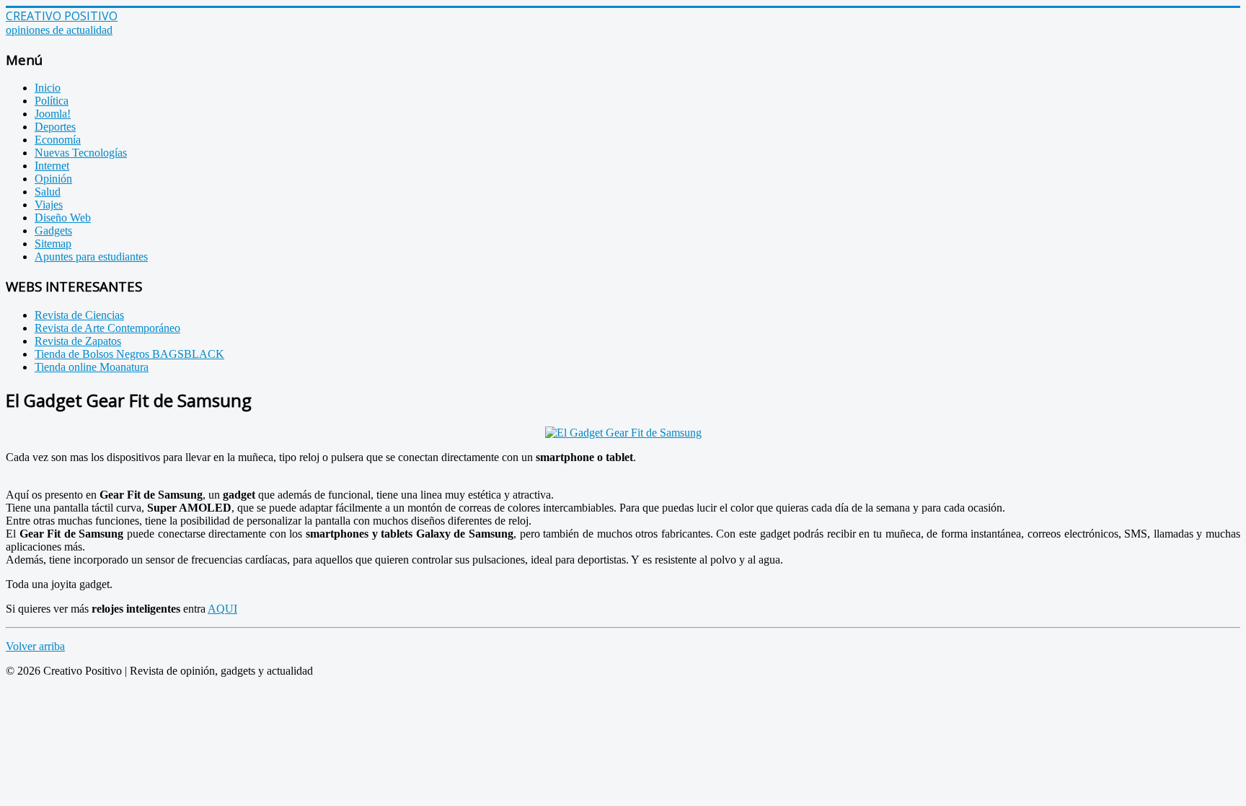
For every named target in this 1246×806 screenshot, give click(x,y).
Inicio (48, 88)
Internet (52, 165)
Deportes (55, 127)
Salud (48, 191)
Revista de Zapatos (78, 341)
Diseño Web (63, 217)
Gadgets (53, 230)
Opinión (53, 178)
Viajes (49, 204)
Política (52, 101)
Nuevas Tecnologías (81, 152)
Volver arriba (35, 646)
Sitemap (53, 243)
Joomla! (53, 114)
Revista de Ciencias (79, 315)
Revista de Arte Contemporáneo (107, 328)
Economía (58, 139)
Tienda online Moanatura (92, 367)
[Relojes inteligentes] (623, 432)
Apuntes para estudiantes (91, 256)
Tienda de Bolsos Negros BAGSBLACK (129, 354)
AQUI (222, 609)
